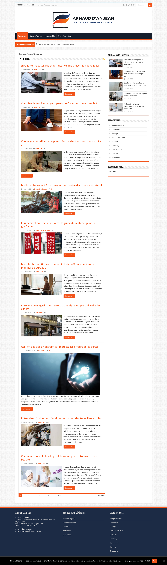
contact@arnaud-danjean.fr (48, 5)
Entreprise (22, 36)
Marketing (46, 230)
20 (49, 495)
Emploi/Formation (64, 36)
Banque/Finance (36, 36)
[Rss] (124, 5)
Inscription (67, 531)
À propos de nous (69, 523)
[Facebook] (126, 5)
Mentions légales (69, 519)
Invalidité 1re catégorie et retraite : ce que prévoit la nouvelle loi (60, 65)
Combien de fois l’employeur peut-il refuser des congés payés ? (59, 103)
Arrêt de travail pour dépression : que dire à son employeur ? (134, 106)
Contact (65, 527)
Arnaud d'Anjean (26, 54)
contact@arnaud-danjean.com (31, 524)
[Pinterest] (131, 5)
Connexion (67, 535)
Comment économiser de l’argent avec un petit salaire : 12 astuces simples (62, 44)
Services (44, 189)
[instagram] (134, 5)
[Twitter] (129, 5)
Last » (59, 495)
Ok (154, 561)
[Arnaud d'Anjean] (83, 19)
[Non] (163, 561)
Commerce (116, 129)
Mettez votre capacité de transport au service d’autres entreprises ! (61, 185)
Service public (50, 36)
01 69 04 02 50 (30, 526)
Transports (116, 158)
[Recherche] (150, 5)
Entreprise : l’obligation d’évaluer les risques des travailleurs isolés (61, 418)
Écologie (115, 133)
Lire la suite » (69, 94)
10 (44, 495)
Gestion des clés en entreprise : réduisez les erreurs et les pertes (60, 346)
